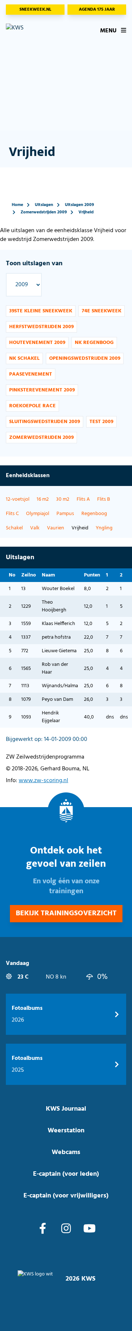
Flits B (103, 499)
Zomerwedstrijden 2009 (44, 212)
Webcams (66, 1152)
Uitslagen (44, 205)
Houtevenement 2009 (37, 342)
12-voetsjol (17, 499)
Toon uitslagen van (34, 264)
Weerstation (66, 1130)
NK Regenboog (94, 342)
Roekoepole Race (32, 406)
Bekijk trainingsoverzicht (66, 913)
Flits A (83, 499)
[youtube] (89, 1229)
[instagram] (66, 1229)
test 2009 (101, 422)
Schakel (14, 528)
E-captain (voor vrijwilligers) (66, 1195)
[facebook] (42, 1229)
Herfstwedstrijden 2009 (41, 327)
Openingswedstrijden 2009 (84, 358)
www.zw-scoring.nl (43, 780)
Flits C (12, 514)
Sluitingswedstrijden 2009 (44, 422)
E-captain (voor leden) (66, 1174)
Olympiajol (37, 514)
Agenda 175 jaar (97, 9)
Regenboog (94, 514)
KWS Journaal (66, 1109)
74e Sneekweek (101, 311)
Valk (35, 528)
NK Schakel (24, 358)
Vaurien (55, 528)
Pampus (65, 514)
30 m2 (62, 499)
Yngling (104, 528)
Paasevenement (30, 374)
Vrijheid (86, 212)
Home (17, 205)
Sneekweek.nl (35, 9)
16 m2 (43, 499)
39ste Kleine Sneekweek (40, 311)
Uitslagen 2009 (79, 205)
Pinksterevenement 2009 (42, 390)
